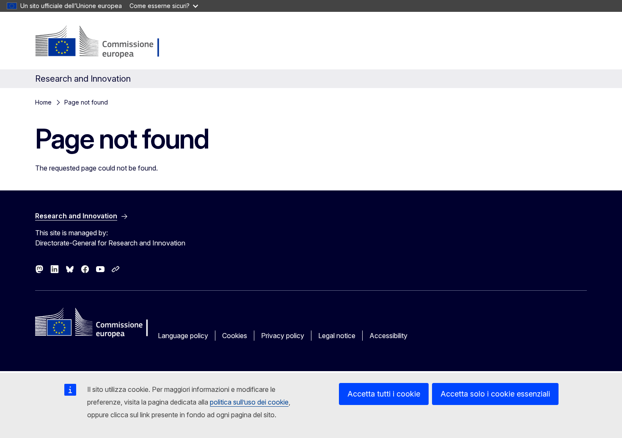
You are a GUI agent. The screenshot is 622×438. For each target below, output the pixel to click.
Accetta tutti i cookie (383, 393)
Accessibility (388, 335)
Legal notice (336, 335)
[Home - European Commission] (102, 42)
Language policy (183, 335)
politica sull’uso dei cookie (249, 402)
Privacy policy (282, 335)
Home (43, 102)
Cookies (234, 335)
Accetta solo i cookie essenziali (495, 393)
